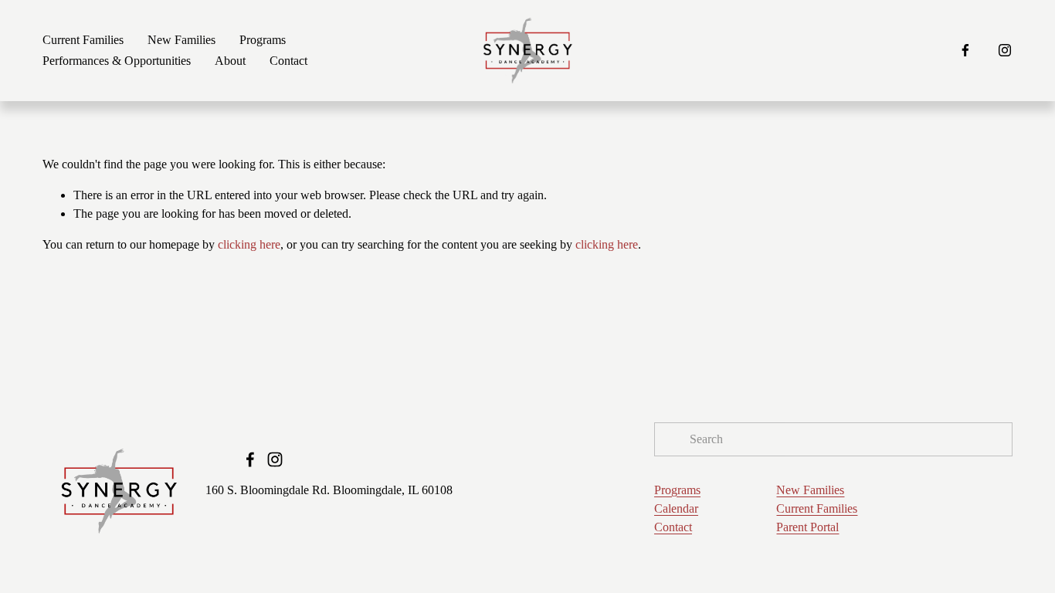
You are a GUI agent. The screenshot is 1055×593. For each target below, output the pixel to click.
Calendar (676, 508)
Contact (288, 60)
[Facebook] (965, 50)
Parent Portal (807, 527)
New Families (181, 39)
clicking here (249, 244)
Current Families (83, 39)
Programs (677, 489)
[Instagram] (1005, 50)
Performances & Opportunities (116, 60)
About (230, 60)
